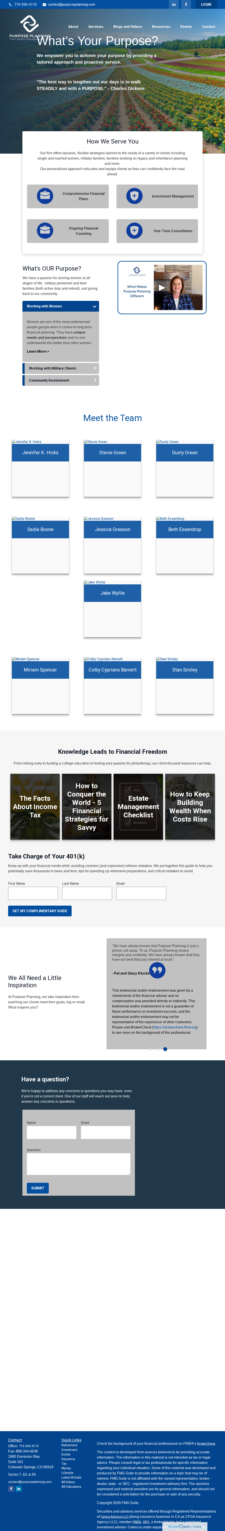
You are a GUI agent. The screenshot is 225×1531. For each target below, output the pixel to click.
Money (66, 1468)
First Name (16, 883)
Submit (37, 1188)
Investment (69, 1450)
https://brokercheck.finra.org (174, 1027)
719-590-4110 (25, 4)
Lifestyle (67, 1473)
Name (31, 1123)
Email (120, 883)
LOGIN (206, 4)
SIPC (146, 1522)
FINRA (137, 1522)
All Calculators (71, 1486)
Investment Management (173, 196)
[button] (73, 27)
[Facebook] (186, 4)
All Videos (68, 1482)
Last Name (70, 883)
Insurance (68, 1459)
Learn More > (38, 351)
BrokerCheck (206, 1443)
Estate (66, 1454)
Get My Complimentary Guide (40, 911)
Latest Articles (72, 1477)
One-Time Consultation (173, 231)
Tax (64, 1463)
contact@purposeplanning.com (71, 4)
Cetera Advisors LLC (115, 1516)
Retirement (69, 1445)
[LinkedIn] (174, 4)
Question (34, 1150)
